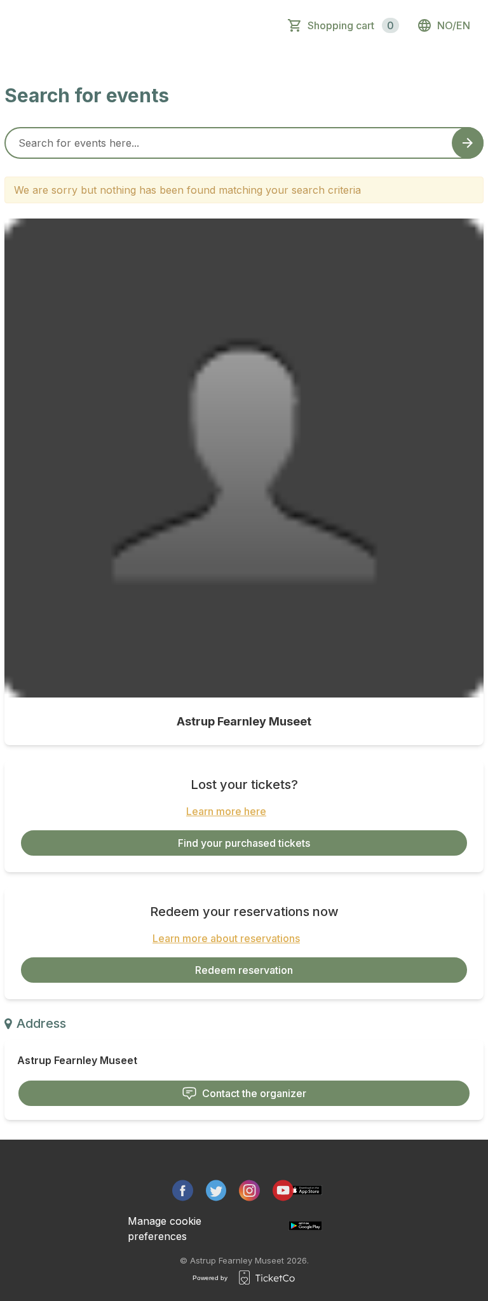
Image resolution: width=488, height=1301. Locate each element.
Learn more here (226, 811)
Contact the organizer (254, 1093)
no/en (453, 25)
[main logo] (66, 25)
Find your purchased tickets (244, 843)
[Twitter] (216, 1190)
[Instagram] (249, 1190)
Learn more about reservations (226, 938)
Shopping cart (351, 25)
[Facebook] (182, 1190)
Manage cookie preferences (164, 1229)
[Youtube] (283, 1190)
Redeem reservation (244, 970)
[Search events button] (468, 143)
